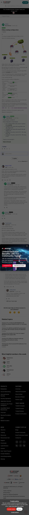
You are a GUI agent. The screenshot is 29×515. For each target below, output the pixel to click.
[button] (14, 512)
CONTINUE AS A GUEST (19, 265)
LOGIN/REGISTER (7, 265)
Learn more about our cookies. (16, 506)
